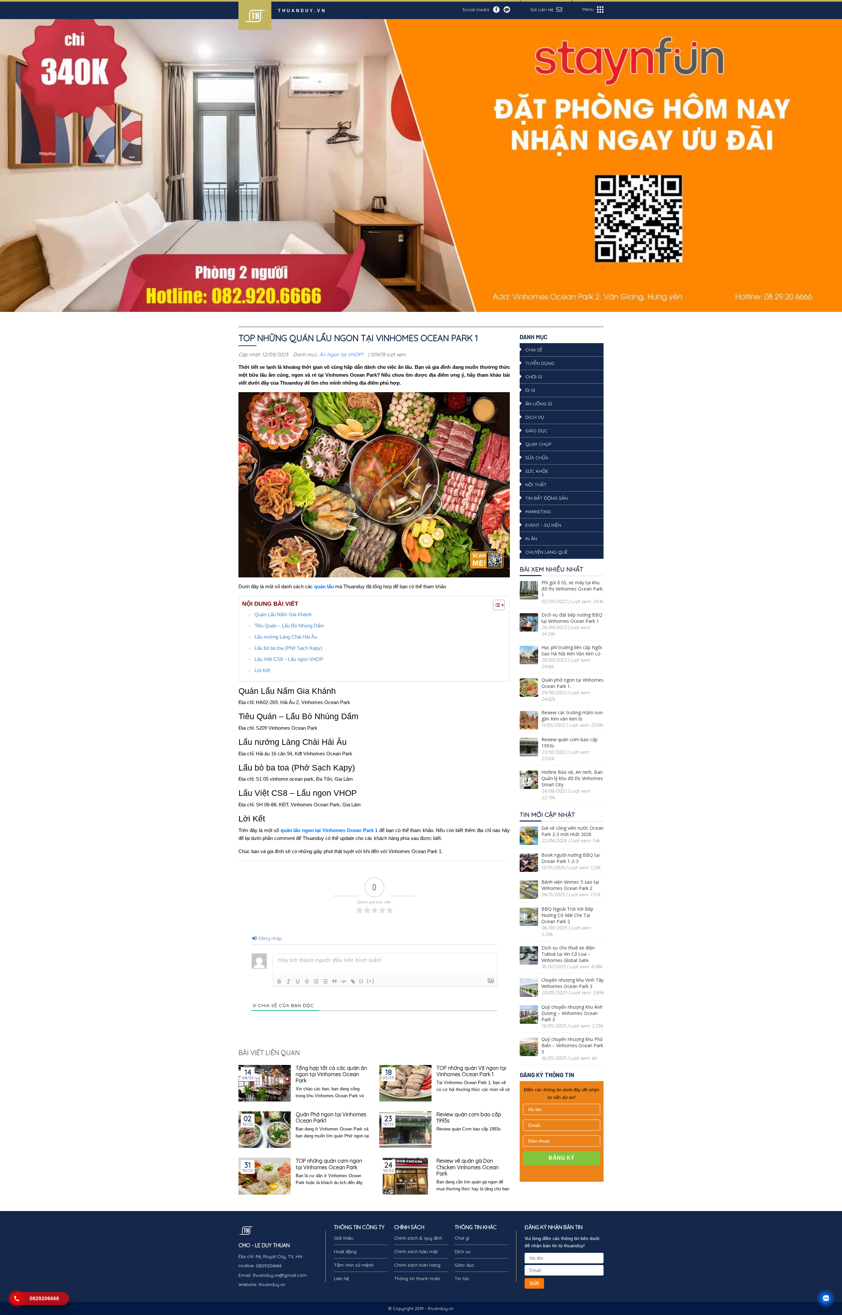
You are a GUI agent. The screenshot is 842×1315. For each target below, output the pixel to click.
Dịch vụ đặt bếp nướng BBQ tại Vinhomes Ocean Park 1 (571, 618)
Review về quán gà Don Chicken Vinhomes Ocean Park (467, 1167)
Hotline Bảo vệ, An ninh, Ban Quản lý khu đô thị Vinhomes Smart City (572, 778)
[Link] (353, 981)
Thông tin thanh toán (417, 1278)
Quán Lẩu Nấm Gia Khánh (283, 614)
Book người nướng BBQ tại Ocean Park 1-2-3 (570, 858)
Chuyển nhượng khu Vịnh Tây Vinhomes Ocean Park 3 (572, 983)
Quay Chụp (538, 444)
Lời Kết (262, 670)
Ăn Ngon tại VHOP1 (341, 354)
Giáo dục (536, 431)
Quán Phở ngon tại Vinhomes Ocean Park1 (331, 1117)
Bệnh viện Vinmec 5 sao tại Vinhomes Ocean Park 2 (570, 885)
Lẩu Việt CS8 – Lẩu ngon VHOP (289, 659)
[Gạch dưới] (297, 981)
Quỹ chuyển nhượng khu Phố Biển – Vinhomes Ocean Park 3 (572, 1045)
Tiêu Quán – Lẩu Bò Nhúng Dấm (289, 625)
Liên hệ (341, 1278)
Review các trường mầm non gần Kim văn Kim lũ (572, 715)
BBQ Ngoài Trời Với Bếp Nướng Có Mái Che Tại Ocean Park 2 (567, 915)
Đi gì (530, 390)
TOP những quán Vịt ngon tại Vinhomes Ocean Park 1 (471, 1071)
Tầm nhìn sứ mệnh (354, 1265)
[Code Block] (343, 981)
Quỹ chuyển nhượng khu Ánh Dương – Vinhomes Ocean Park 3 (572, 1013)
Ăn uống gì (538, 404)
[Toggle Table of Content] (495, 605)
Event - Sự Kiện (543, 525)
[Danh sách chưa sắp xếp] (325, 981)
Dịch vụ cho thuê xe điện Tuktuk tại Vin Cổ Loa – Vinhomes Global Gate (568, 954)
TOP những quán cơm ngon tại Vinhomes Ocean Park (329, 1164)
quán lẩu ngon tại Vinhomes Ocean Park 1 (329, 830)
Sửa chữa (536, 458)
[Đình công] (306, 981)
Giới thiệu (344, 1238)
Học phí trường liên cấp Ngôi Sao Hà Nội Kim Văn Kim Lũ (571, 650)
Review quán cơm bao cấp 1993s (468, 1117)
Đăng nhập (269, 938)
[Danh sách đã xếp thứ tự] (316, 981)
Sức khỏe (536, 471)
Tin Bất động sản (546, 498)
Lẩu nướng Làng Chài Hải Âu (286, 637)
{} (361, 980)
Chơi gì (533, 377)
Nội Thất (536, 485)
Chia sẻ (533, 350)
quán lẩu (324, 586)
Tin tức (462, 1278)
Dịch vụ (534, 417)
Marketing (538, 512)
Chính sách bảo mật (416, 1251)
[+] (370, 980)
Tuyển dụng (539, 363)
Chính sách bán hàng (417, 1265)
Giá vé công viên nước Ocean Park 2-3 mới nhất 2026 (572, 831)
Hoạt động (345, 1251)
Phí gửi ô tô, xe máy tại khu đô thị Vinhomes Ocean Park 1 (572, 588)
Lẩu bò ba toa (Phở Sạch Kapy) (288, 648)
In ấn (531, 539)
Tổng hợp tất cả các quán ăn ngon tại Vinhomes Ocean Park (331, 1074)
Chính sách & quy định (418, 1238)
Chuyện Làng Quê (546, 552)
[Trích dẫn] (334, 981)
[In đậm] (279, 981)
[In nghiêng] (288, 981)
